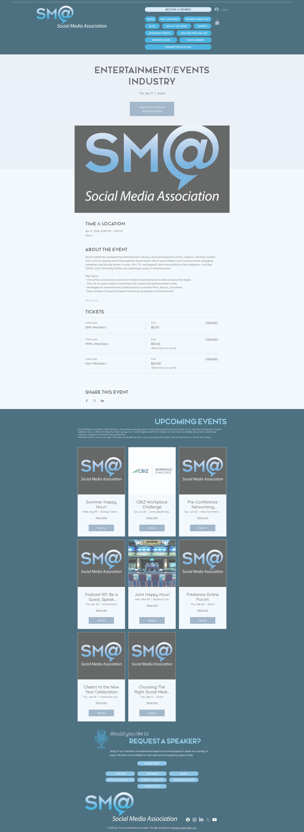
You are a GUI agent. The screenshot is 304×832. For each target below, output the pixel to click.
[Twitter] (200, 812)
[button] (219, 781)
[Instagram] (167, 812)
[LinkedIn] (184, 812)
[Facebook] (150, 812)
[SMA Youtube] (217, 812)
